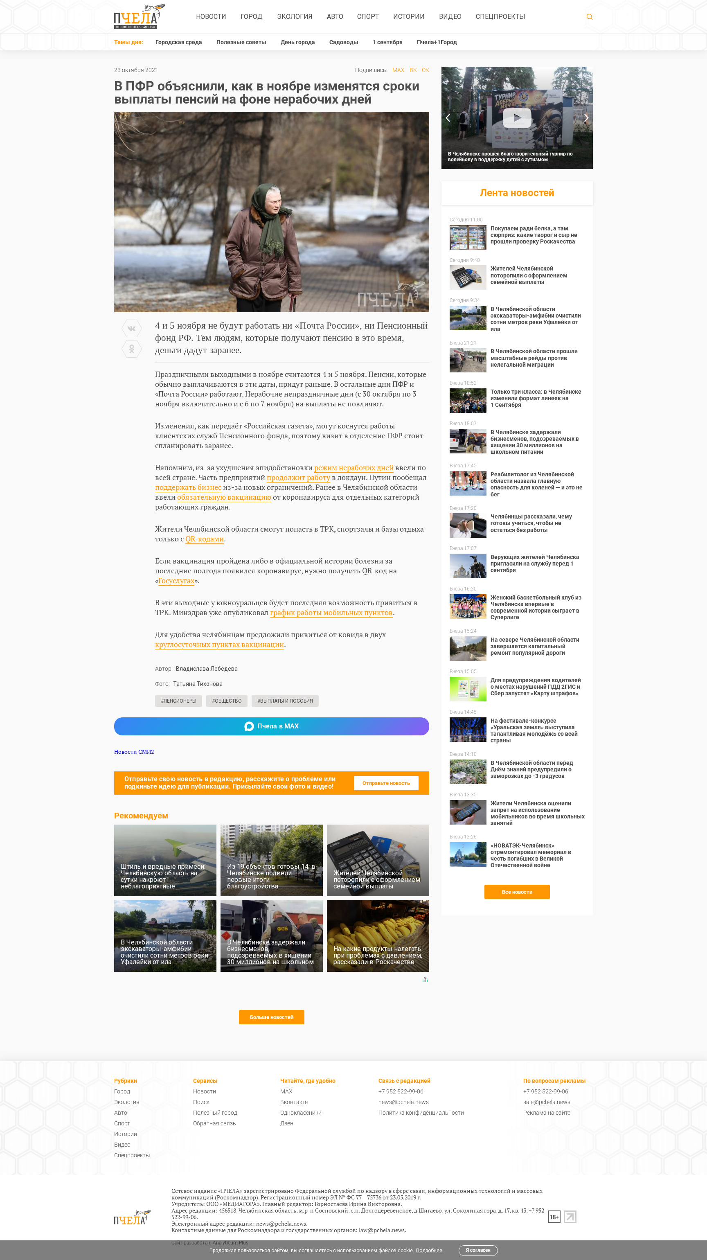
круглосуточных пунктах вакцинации (219, 644)
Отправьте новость (386, 783)
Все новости (517, 892)
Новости (211, 16)
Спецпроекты (500, 16)
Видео (450, 16)
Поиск (201, 1102)
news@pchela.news (403, 1102)
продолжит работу (298, 477)
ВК (413, 70)
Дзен (286, 1123)
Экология (295, 16)
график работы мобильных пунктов (331, 612)
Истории (409, 16)
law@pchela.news (382, 1230)
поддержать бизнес (188, 487)
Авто (335, 16)
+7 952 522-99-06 (400, 1091)
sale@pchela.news (546, 1102)
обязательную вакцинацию (224, 497)
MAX (398, 70)
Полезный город (215, 1112)
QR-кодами (204, 538)
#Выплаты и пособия (285, 701)
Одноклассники (301, 1112)
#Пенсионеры (178, 701)
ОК (425, 70)
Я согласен (478, 1250)
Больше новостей (271, 1017)
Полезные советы (241, 42)
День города (298, 42)
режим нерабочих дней (354, 467)
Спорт (368, 16)
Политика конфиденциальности (421, 1112)
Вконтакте (294, 1102)
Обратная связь (214, 1123)
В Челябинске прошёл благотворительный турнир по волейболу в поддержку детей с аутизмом (510, 156)
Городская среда (178, 42)
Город (252, 16)
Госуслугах (176, 580)
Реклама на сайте (546, 1112)
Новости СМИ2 (134, 751)
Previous (447, 118)
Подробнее (429, 1250)
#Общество (227, 701)
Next (587, 118)
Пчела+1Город (437, 42)
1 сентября (388, 42)
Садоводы (343, 42)
